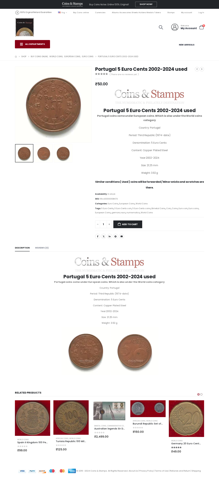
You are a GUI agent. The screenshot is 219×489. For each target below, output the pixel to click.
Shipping (196, 470)
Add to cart (130, 224)
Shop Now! (146, 4)
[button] (161, 27)
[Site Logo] (24, 27)
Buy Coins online (81, 12)
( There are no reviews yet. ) (124, 74)
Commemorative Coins (117, 426)
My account (186, 12)
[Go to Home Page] (16, 56)
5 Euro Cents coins (141, 208)
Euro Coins (113, 203)
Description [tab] (22, 247)
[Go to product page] (32, 418)
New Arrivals (186, 44)
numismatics (133, 212)
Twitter (103, 236)
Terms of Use (161, 470)
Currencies (100, 12)
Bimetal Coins (158, 208)
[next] (202, 69)
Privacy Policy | (147, 470)
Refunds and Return (180, 470)
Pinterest (115, 236)
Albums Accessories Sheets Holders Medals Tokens (136, 12)
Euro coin (183, 208)
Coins (175, 208)
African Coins (62, 438)
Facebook (97, 236)
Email (121, 236)
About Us (133, 470)
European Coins (127, 203)
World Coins (142, 203)
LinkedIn (109, 236)
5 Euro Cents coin (122, 208)
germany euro (119, 212)
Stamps (171, 12)
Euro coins (194, 208)
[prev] (197, 69)
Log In (201, 12)
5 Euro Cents (107, 208)
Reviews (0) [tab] (42, 247)
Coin (168, 208)
